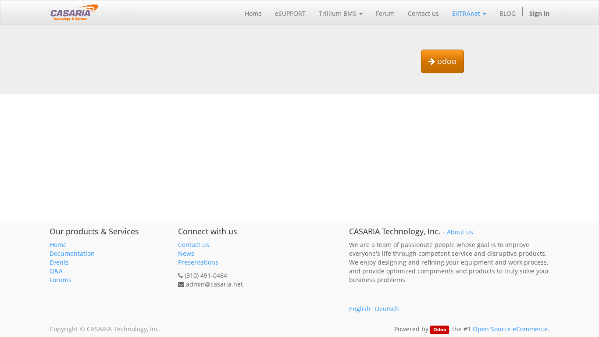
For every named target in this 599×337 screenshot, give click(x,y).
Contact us (193, 244)
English (360, 309)
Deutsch (387, 309)
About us (460, 232)
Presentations (198, 262)
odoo (445, 61)
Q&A (56, 271)
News (186, 253)
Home (58, 244)
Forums (60, 280)
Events (59, 262)
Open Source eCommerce (510, 329)
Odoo (439, 329)
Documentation (72, 253)
